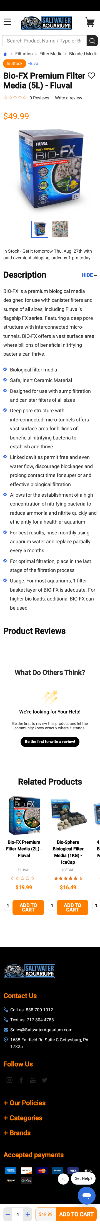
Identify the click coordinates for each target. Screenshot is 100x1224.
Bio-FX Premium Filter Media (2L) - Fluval (24, 849)
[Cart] (91, 21)
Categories (26, 1118)
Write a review (68, 97)
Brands (20, 1133)
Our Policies (28, 1103)
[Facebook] (21, 1080)
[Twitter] (44, 1080)
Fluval (33, 63)
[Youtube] (33, 1080)
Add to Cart (76, 1214)
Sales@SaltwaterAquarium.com (41, 1029)
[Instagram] (9, 1080)
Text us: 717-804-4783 (32, 1019)
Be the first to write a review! (50, 741)
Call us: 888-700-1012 (31, 1009)
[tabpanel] (24, 857)
